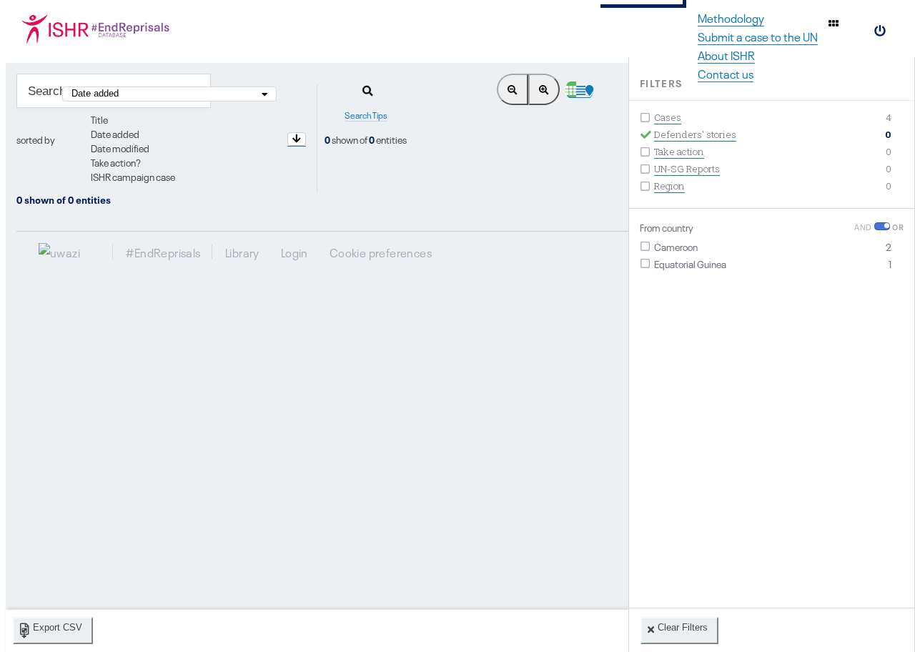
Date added (115, 133)
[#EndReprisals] (100, 28)
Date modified (120, 147)
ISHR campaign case (133, 176)
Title (99, 119)
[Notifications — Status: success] (834, 23)
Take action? (116, 161)
